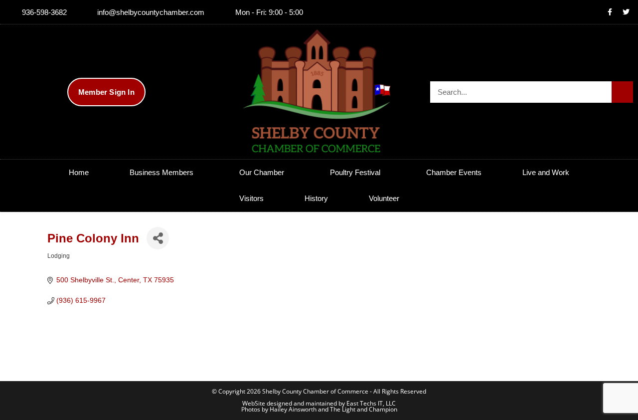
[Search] (622, 92)
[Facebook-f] (610, 12)
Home (79, 172)
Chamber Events (453, 172)
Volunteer (384, 198)
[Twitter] (626, 12)
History (316, 198)
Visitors (251, 198)
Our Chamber (261, 172)
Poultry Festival (355, 172)
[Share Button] (158, 238)
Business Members (161, 172)
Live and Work (545, 172)
